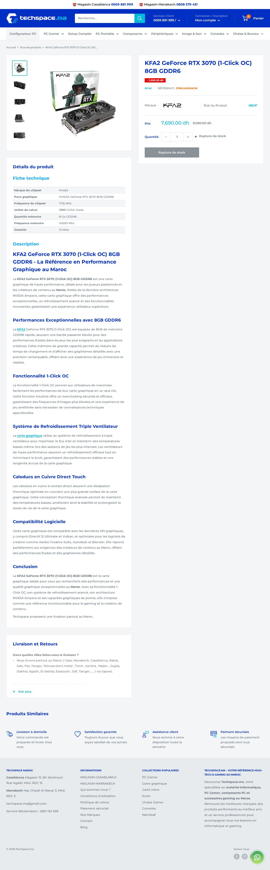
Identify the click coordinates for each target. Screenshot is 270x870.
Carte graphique (154, 783)
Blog (84, 827)
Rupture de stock (171, 152)
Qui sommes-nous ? (95, 790)
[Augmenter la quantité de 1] (188, 136)
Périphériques (162, 34)
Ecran (146, 796)
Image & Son (192, 34)
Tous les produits (30, 47)
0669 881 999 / (165, 20)
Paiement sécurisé (94, 808)
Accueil (11, 47)
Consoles (217, 34)
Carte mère (150, 790)
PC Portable (105, 34)
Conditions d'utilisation (98, 796)
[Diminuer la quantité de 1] (165, 136)
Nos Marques (90, 815)
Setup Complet (80, 34)
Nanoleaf (149, 815)
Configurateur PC (22, 34)
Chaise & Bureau (246, 34)
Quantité (152, 137)
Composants (132, 34)
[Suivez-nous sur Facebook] (237, 856)
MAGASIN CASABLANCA (98, 777)
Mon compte (206, 20)
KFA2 (148, 88)
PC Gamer (51, 34)
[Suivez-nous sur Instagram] (245, 856)
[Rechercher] (139, 18)
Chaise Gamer (152, 802)
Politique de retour (94, 802)
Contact (86, 821)
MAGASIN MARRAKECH (97, 783)
